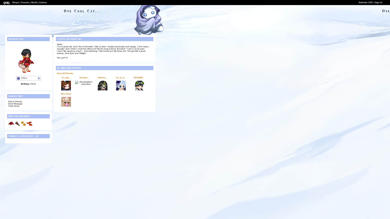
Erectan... (84, 77)
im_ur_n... (121, 77)
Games (43, 2)
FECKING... (139, 77)
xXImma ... (102, 77)
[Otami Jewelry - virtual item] (23, 126)
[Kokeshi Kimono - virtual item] (11, 126)
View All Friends (65, 73)
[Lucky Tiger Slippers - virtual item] (29, 126)
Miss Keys (66, 94)
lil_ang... (66, 77)
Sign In (378, 2)
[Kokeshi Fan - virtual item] (17, 126)
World (34, 2)
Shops (15, 2)
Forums (25, 2)
